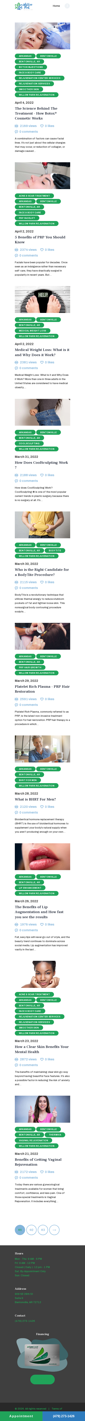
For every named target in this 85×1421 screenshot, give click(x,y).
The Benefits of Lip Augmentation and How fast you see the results (39, 912)
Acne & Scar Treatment (34, 196)
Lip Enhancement (30, 888)
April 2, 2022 (24, 231)
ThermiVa (55, 1135)
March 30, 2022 (26, 563)
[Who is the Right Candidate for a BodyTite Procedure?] (37, 524)
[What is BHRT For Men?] (37, 748)
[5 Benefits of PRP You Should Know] (37, 175)
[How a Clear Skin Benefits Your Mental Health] (37, 974)
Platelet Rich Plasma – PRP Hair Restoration (42, 689)
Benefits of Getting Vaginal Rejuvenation (38, 1162)
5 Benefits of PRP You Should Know (40, 240)
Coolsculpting (29, 443)
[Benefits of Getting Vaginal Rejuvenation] (37, 1109)
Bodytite (55, 551)
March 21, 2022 (26, 1153)
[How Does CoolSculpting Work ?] (37, 412)
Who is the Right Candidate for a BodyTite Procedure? (42, 572)
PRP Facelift (27, 218)
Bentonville (48, 56)
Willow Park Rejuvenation (37, 95)
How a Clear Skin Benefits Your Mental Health (42, 1049)
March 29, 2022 (26, 680)
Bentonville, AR (29, 62)
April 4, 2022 (24, 102)
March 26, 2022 (26, 901)
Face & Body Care (30, 73)
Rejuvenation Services (34, 84)
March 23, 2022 (26, 1041)
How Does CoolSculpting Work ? (41, 465)
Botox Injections (31, 67)
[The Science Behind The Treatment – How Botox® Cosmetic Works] (37, 36)
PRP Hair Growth (30, 667)
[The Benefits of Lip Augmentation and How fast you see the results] (37, 856)
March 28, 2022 (26, 793)
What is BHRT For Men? (35, 799)
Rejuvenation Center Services (39, 78)
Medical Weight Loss (32, 331)
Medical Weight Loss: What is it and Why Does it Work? (42, 352)
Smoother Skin (29, 89)
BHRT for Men (28, 780)
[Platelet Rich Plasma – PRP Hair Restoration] (37, 636)
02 (33, 1230)
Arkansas (25, 56)
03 (44, 1230)
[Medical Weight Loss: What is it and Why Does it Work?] (37, 299)
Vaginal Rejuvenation (33, 1140)
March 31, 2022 (26, 456)
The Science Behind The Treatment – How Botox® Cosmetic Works (36, 113)
